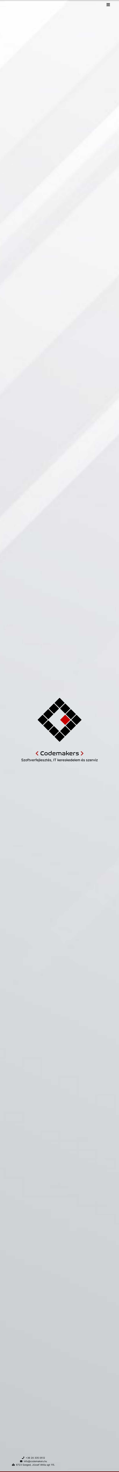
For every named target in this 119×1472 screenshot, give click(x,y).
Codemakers (21, 4)
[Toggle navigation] (108, 4)
